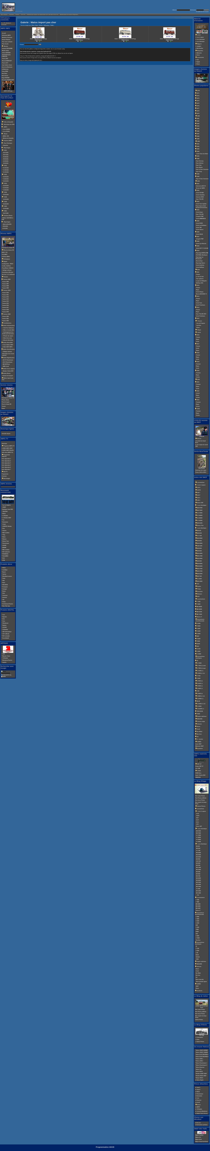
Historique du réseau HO (8, 247)
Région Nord (198, 1139)
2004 (198, 209)
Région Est (198, 1137)
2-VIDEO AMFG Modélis (8, 450)
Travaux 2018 (5, 309)
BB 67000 (199, 507)
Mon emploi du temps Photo (200, 803)
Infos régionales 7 (6, 469)
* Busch (4, 572)
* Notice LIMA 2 (199, 1060)
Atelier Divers (6, 373)
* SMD (3, 654)
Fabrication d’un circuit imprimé (8, 354)
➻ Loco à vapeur (199, 37)
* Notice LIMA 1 (199, 1058)
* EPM (3, 560)
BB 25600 (199, 543)
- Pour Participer (7, 143)
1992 (198, 146)
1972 (198, 95)
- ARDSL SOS (5, 136)
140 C (198, 500)
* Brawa (4, 591)
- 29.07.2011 (5, 154)
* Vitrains (4, 530)
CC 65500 (199, 520)
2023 (198, 399)
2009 (198, 246)
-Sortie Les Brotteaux (201, 225)
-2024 (198, 408)
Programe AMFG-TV (9, 446)
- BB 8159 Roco (6, 364)
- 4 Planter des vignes (7, 335)
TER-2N (198, 957)
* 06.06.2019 (6, 204)
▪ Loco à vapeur (201, 485)
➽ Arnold (197, 1102)
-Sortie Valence (199, 229)
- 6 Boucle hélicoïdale (7, 340)
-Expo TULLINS (200, 199)
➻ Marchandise (199, 48)
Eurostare (200, 591)
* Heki (3, 580)
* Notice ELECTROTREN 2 (201, 1056)
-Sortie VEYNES (200, 192)
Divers (198, 726)
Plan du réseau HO (9, 250)
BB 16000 (199, 553)
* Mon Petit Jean (6, 606)
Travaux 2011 (5, 294)
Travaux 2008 (5, 285)
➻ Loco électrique (199, 41)
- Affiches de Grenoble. (8, 138)
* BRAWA (4, 547)
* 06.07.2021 (6, 213)
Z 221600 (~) (200, 708)
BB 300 (199, 530)
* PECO (3, 567)
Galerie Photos (201, 806)
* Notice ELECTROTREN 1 (201, 1054)
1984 (198, 126)
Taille (51, 25)
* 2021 (5, 211)
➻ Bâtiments (198, 53)
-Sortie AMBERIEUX (201, 218)
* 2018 (5, 197)
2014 (198, 307)
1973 (198, 98)
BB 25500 (199, 538)
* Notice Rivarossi (199, 1067)
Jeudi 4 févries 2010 (200, 775)
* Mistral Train (5, 541)
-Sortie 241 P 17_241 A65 (202, 248)
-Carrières (198, 325)
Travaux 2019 (5, 311)
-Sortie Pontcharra (200, 305)
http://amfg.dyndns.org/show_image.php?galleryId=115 (35, 51)
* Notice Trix (198, 1069)
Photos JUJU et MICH (200, 472)
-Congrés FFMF (200, 216)
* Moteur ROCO (199, 1077)
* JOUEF (4, 507)
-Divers (198, 327)
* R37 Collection (6, 551)
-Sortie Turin (199, 303)
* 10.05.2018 (6, 199)
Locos (199, 35)
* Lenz (3, 614)
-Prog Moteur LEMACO (7, 268)
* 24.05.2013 (6, 176)
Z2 (197, 660)
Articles (199, 438)
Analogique (6, 259)
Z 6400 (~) (200, 688)
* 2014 (5, 183)
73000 (198, 641)
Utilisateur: (174, 9)
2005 (198, 221)
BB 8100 (199, 533)
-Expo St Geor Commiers (202, 169)
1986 (198, 131)
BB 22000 (199, 573)
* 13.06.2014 (6, 190)
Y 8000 (198, 604)
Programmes (5, 474)
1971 (198, 93)
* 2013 (5, 174)
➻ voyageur (198, 46)
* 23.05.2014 (6, 187)
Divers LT (199, 616)
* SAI (3, 599)
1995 (198, 156)
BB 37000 (199, 571)
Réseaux (199, 594)
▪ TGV (197, 895)
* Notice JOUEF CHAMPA (201, 1052)
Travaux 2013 (5, 299)
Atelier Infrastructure (9, 325)
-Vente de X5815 (200, 197)
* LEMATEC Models (7, 526)
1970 (198, 90)
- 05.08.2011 (5, 156)
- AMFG (5, 127)
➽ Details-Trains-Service (201, 1113)
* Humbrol (4, 597)
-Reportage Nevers (200, 263)
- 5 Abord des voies (7, 338)
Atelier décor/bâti (8, 342)
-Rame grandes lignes (201, 981)
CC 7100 (199, 535)
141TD (199, 490)
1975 (198, 103)
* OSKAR (4, 545)
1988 (198, 136)
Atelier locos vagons (9, 368)
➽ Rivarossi (198, 1100)
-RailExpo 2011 (199, 283)
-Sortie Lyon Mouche (201, 243)
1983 (198, 123)
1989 (198, 138)
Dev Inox (199, 734)
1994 (198, 151)
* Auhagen (4, 589)
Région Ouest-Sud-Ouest (201, 1141)
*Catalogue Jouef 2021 (7, 509)
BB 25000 (199, 558)
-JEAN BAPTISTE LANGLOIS (6, 55)
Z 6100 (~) (200, 683)
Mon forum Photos (200, 800)
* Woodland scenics (7, 576)
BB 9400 (199, 561)
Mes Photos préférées (200, 798)
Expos (3, 408)
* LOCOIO (4, 627)
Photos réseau (5, 399)
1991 (198, 143)
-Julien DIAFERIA (6, 52)
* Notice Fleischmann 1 (201, 1063)
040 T (198, 492)
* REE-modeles (5, 532)
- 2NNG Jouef (5, 366)
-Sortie (199, 332)
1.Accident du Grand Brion (200, 441)
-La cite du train (200, 276)
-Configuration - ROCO (7, 263)
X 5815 (199, 770)
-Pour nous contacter (7, 41)
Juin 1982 (197, 768)
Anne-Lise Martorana (7, 67)
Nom (33, 25)
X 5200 (198, 638)
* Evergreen (5, 586)
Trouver (22, 44)
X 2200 (198, 631)
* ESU (3, 558)
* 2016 (5, 192)
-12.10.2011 (5, 228)
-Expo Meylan (199, 167)
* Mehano (4, 539)
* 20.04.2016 (6, 194)
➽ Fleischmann (199, 1093)
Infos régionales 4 (6, 465)
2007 (198, 236)
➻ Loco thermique (200, 39)
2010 (198, 250)
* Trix (3, 520)
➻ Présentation (199, 1037)
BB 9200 (199, 548)
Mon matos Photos (200, 795)
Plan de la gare (5, 402)
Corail (198, 729)
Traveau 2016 (5, 305)
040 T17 (199, 764)
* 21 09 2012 (6, 172)
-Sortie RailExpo (200, 267)
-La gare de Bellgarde (201, 280)
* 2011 (5, 150)
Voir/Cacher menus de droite (187, 16)
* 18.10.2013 (6, 181)
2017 (198, 343)
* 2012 (5, 165)
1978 (198, 111)
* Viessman (4, 595)
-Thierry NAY (5, 58)
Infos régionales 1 (6, 458)
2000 (198, 181)
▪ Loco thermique (201, 505)
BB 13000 (199, 581)
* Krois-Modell (5, 638)
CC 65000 (199, 518)
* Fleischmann (5, 543)
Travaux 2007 (5, 283)
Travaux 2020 (6, 314)
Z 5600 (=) (200, 693)
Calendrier (11, 14)
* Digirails (4, 616)
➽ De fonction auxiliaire (201, 1124)
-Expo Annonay (199, 161)
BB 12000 (198, 890)
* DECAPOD (5, 584)
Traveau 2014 (5, 301)
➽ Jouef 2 (197, 1089)
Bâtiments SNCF (199, 746)
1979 (198, 113)
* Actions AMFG (8, 140)
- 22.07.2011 (5, 152)
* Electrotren (5, 522)
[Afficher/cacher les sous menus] (3, 46)
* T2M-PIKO (5, 511)
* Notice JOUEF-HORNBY (201, 1050)
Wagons (199, 43)
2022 (198, 391)
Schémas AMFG (6, 256)
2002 (198, 190)
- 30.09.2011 (5, 163)
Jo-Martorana (5, 69)
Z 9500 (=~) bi (201, 673)
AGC (198, 646)
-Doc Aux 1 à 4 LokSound (8, 274)
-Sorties (198, 377)
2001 (198, 183)
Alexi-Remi (4, 73)
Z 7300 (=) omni (201, 665)
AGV (198, 596)
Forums (17, 14)
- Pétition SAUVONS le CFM (7, 218)
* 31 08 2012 (6, 170)
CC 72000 (199, 512)
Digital (5, 261)
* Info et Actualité (8, 122)
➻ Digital (197, 61)
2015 (198, 318)
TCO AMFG (4, 254)
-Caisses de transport (7, 375)
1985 (198, 128)
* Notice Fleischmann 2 (201, 1065)
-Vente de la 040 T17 (201, 186)
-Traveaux (198, 364)
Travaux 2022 (5, 320)
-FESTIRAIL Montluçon (201, 255)
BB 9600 (198, 873)
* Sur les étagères (6, 505)
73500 (198, 713)
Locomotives (200, 482)
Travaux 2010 (6, 290)
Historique (4, 443)
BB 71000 (199, 614)
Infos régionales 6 (6, 467)
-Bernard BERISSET (7, 60)
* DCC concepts (6, 636)
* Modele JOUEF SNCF (201, 1073)
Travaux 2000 (6, 279)
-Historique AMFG (6, 35)
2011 (198, 272)
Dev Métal (199, 731)
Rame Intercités (200, 979)
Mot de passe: (193, 9)
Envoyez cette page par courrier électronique (184, 18)
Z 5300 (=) (200, 681)
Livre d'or (23, 14)
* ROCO (4, 513)
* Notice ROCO (199, 1071)
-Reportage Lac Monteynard (199, 257)
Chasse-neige (201, 721)
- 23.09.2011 (5, 161)
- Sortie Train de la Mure (202, 153)
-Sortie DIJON (199, 223)
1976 (198, 105)
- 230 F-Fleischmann (7, 362)
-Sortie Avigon (199, 212)
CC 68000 (199, 515)
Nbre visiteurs (4, 14)
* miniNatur (4, 569)
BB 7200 (199, 576)
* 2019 (5, 201)
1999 (198, 176)
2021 (198, 382)
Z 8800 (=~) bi (201, 696)
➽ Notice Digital (199, 1080)
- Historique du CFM (8, 124)
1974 (198, 100)
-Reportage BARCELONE (202, 252)
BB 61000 (199, 523)
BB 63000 (199, 609)
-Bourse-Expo (199, 260)
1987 (198, 133)
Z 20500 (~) (200, 698)
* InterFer (4, 662)
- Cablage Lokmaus (6, 270)
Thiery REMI (5, 71)
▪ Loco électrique (201, 528)
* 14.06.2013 (6, 179)
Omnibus (198, 940)
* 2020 (5, 206)
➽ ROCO (197, 1091)
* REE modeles (5, 549)
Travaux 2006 (5, 281)
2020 (198, 370)
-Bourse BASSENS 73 (201, 294)
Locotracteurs (201, 599)
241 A (198, 497)
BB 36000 (199, 563)
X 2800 (198, 651)
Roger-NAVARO (5, 77)
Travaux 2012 (5, 297)
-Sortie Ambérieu (200, 265)
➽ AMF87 (197, 1107)
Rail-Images (7, 478)
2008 (198, 241)
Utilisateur (46, 25)
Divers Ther (200, 525)
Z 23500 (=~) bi (201, 703)
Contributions (7, 323)
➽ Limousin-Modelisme (201, 1111)
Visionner (4, 476)
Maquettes (200, 50)
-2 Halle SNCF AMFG (7, 346)
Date (36, 25)
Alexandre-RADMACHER (8, 79)
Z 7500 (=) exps (201, 668)
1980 (198, 116)
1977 (198, 108)
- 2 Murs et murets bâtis (8, 330)
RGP (198, 636)
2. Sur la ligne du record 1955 (201, 445)
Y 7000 (198, 601)
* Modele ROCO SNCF (200, 1075)
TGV (198, 583)
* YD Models (5, 629)
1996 (198, 158)
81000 (198, 643)
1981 (198, 118)
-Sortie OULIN (199, 234)
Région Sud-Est (199, 1135)
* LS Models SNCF (6, 517)
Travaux (6, 276)
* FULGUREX (5, 556)
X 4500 (198, 633)
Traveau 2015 (5, 303)
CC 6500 (199, 578)
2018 (198, 352)
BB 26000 (199, 566)
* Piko (3, 528)
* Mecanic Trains (6, 656)
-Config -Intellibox (6, 265)
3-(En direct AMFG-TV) (7, 452)
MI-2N (198, 701)
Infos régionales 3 (6, 463)
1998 (198, 174)
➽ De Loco (198, 1122)
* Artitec (4, 601)
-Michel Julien (5, 50)
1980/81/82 (198, 777)
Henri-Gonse (5, 75)
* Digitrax (4, 625)
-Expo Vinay (199, 171)
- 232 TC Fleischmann (7, 360)
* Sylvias (4, 574)
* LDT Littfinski (5, 633)
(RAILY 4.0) (4, 252)
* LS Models (5, 515)
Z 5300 (198, 678)
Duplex (199, 586)
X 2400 (198, 623)
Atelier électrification (9, 349)
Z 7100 (198, 675)
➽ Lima (197, 1098)
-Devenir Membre (6, 39)
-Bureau (6, 46)
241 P (198, 495)
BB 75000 (199, 510)
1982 (198, 121)
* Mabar (4, 537)
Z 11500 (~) (200, 670)
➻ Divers (197, 55)
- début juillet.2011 (6, 224)
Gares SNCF (198, 744)
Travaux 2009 (5, 288)
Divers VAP (200, 502)
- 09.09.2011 (5, 159)
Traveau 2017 (5, 307)
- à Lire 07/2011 (6, 131)
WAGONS (199, 718)
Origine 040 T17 (199, 766)
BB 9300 (199, 550)
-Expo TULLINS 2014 (201, 313)
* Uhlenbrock (5, 623)
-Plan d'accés (5, 43)
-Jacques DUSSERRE (7, 48)
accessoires (200, 57)
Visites (41, 25)
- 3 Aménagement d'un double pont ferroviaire (8, 332)
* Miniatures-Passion (7, 660)
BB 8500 (199, 540)
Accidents (200, 748)
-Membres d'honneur (7, 37)
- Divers (5, 133)
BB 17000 (199, 556)
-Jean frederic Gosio (7, 65)
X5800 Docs (198, 773)
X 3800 (198, 628)
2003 (198, 201)
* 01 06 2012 (6, 167)
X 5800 (198, 626)
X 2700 (198, 648)
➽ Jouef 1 (197, 1087)
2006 (198, 232)
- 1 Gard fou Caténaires (8, 327)
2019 (198, 361)
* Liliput (4, 524)
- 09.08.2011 (5, 226)
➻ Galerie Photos (199, 1041)
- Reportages (6, 147)
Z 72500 (199, 654)
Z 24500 (199, 706)
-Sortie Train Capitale (201, 203)
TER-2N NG (200, 711)
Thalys (199, 589)
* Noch (3, 582)
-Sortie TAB (198, 227)
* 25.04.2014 (6, 185)
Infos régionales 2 (6, 460)
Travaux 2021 (5, 318)
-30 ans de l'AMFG (200, 188)
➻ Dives (197, 1039)
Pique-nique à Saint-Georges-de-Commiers (201, 206)
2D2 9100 (199, 545)
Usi (198, 736)
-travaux (198, 393)
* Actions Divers (8, 215)
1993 (198, 148)
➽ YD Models (198, 1109)
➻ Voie (197, 59)
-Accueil (4, 33)
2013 (198, 296)
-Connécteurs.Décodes (7, 272)
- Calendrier (5, 145)
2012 (198, 285)
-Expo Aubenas (199, 163)
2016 (198, 335)
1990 (198, 141)
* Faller (3, 578)
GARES (199, 741)
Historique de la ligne (200, 470)
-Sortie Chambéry (200, 194)
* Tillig (3, 534)
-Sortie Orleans (199, 291)
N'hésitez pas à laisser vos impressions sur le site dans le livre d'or (42, 14)
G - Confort (200, 739)
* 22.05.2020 (6, 208)
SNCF (197, 986)
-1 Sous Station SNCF (7, 344)
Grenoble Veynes (6, 433)
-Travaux (198, 274)
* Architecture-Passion (7, 603)
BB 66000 (199, 606)
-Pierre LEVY (5, 63)
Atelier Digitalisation (8, 357)
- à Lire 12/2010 (6, 129)
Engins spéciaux (201, 716)
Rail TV (5, 471)
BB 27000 (199, 568)
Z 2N (198, 691)
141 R (198, 487)
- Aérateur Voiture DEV (7, 371)
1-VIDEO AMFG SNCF (7, 448)
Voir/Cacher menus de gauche (23, 16)
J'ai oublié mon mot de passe (202, 11)
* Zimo (3, 621)
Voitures (199, 724)
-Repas (197, 289)
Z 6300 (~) (200, 686)
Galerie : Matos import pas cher (38, 22)
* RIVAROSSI (5, 553)
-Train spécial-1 (199, 278)
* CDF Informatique (6, 631)
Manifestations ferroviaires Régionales (69, 14)
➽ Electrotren (198, 1096)
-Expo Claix (199, 165)
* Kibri (3, 593)
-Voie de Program (200, 323)
